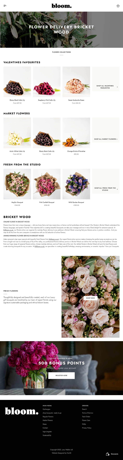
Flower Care (86, 420)
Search (84, 409)
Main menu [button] (47, 405)
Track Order (86, 416)
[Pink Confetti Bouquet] (47, 184)
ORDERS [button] (85, 405)
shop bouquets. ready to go (52, 413)
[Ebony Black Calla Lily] (17, 82)
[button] (22, 405)
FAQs (84, 424)
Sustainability (47, 435)
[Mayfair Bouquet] (17, 184)
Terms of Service (87, 413)
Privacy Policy (86, 428)
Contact (45, 428)
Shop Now (90, 298)
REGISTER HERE (62, 375)
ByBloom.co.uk (8, 230)
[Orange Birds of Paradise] (76, 133)
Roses (44, 424)
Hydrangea (46, 409)
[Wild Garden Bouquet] (76, 184)
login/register (47, 431)
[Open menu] (7, 5)
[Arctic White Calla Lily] (17, 133)
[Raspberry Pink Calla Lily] (47, 82)
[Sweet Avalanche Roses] (76, 82)
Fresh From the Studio (22, 164)
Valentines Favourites (21, 62)
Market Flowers (16, 113)
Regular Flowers (48, 416)
